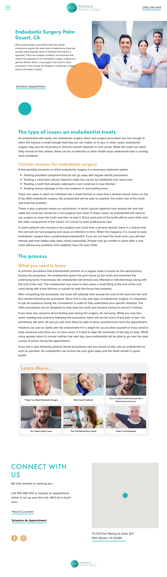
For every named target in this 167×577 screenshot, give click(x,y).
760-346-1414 (26, 493)
